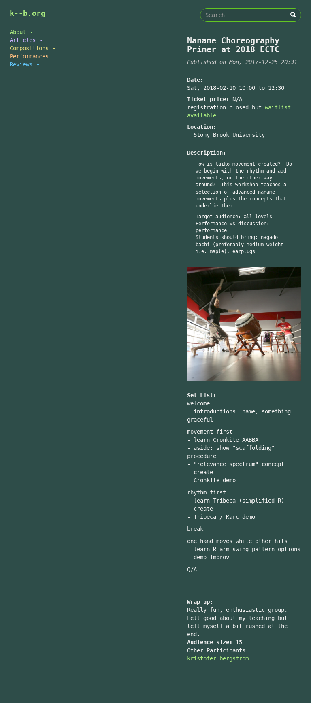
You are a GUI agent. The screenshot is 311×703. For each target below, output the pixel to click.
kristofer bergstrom (218, 658)
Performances (29, 56)
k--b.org (27, 13)
